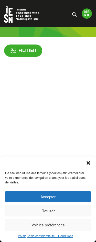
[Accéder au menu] (87, 13)
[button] (88, 163)
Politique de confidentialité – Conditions (45, 236)
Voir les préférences (48, 224)
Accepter (48, 196)
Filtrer (27, 50)
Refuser (48, 210)
